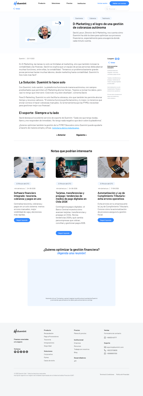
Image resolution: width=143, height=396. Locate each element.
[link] (29, 189)
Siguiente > (81, 135)
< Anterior (61, 135)
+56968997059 (112, 353)
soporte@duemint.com (115, 347)
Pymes (46, 357)
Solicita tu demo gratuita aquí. (65, 127)
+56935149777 (111, 337)
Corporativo (48, 354)
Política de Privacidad (122, 374)
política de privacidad (83, 298)
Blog (75, 352)
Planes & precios (80, 333)
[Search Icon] (117, 9)
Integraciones (49, 343)
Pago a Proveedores (51, 336)
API (75, 361)
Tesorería (47, 340)
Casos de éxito (49, 360)
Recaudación (48, 333)
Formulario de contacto (112, 333)
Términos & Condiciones (107, 374)
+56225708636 (112, 350)
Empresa (77, 343)
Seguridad (48, 346)
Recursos (77, 346)
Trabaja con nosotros (81, 349)
